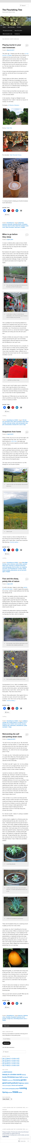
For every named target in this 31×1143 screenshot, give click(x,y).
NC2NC (16, 420)
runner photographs (20, 423)
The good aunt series (7, 30)
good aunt (6, 1083)
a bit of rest (14, 441)
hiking (3, 565)
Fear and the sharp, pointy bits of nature (10, 580)
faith (20, 1077)
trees (15, 1092)
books (8, 564)
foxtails (11, 722)
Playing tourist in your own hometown (11, 46)
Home (4, 27)
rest (20, 567)
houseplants (14, 1017)
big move (20, 1015)
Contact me (17, 34)
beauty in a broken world (11, 1074)
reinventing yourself (18, 1018)
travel (3, 227)
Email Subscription (7, 1031)
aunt (5, 1072)
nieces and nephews (17, 1085)
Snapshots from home (11, 431)
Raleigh (23, 226)
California (25, 1015)
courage (4, 722)
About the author (18, 30)
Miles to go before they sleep (10, 235)
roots (24, 1018)
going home (21, 222)
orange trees (10, 1018)
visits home (17, 227)
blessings (24, 1074)
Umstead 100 (15, 424)
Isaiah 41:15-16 (23, 722)
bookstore (12, 564)
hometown (10, 224)
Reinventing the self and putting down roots (12, 735)
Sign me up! (6, 1043)
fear (8, 722)
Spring (5, 1092)
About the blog (11, 27)
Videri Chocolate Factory (15, 155)
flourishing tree (10, 222)
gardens (25, 564)
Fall (23, 1077)
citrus (3, 1017)
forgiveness (10, 1080)
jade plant (19, 1017)
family (17, 564)
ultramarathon (8, 424)
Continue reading (14, 542)
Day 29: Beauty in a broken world (10, 1062)
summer (10, 1092)
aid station (7, 421)
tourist (26, 226)
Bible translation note (7, 34)
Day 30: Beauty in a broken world (10, 1060)
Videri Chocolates (10, 227)
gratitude (14, 1083)
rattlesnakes (13, 725)
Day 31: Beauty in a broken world (10, 1058)
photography (12, 1088)
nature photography (7, 567)
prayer (17, 1088)
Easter (17, 1077)
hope (20, 1083)
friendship (8, 1017)
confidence (25, 721)
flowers (21, 564)
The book (19, 27)
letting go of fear (6, 724)
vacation (20, 568)
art (3, 1072)
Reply (9, 727)
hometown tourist (17, 224)
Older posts (6, 1026)
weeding (8, 570)
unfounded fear (19, 725)
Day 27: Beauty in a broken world (10, 1065)
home (11, 421)
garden (23, 1079)
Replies (23, 227)
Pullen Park (9, 128)
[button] (15, 274)
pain (8, 725)
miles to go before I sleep (19, 421)
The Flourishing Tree (12, 9)
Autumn (9, 1072)
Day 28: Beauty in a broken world (10, 1063)
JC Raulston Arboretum (13, 105)
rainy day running (11, 423)
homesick (4, 224)
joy (23, 1083)
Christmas (11, 1077)
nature (26, 1083)
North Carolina (11, 226)
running (23, 1088)
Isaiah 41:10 (16, 722)
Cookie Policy (5, 1136)
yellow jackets (14, 570)
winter (20, 1092)
